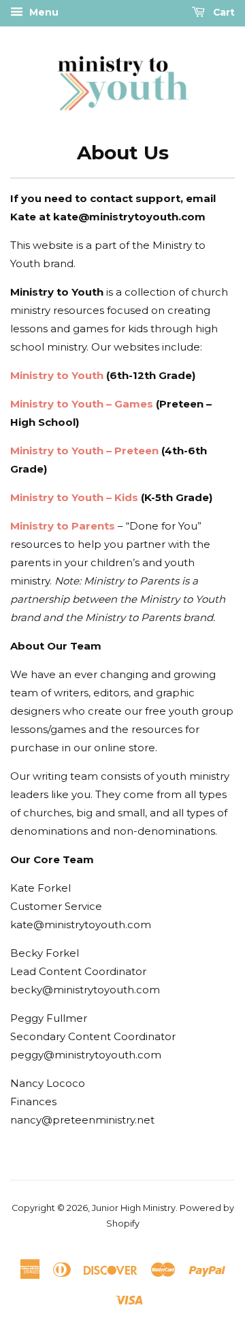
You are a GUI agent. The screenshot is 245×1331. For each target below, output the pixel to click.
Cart (222, 12)
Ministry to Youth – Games (81, 403)
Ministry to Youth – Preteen (84, 450)
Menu (43, 12)
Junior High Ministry (134, 1208)
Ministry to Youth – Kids (74, 497)
